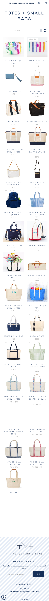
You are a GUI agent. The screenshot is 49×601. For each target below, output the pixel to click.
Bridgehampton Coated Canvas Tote (37, 399)
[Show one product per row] (41, 30)
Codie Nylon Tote (37, 121)
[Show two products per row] (45, 30)
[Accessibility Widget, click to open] (3, 597)
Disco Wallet (13, 91)
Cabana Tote (37, 336)
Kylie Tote (13, 121)
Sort (17, 31)
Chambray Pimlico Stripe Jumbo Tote (37, 215)
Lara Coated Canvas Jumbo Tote (37, 152)
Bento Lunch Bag (13, 336)
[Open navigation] (3, 3)
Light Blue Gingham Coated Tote (13, 432)
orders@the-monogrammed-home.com (24, 591)
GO (39, 574)
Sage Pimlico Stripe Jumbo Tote (37, 367)
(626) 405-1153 (24, 589)
